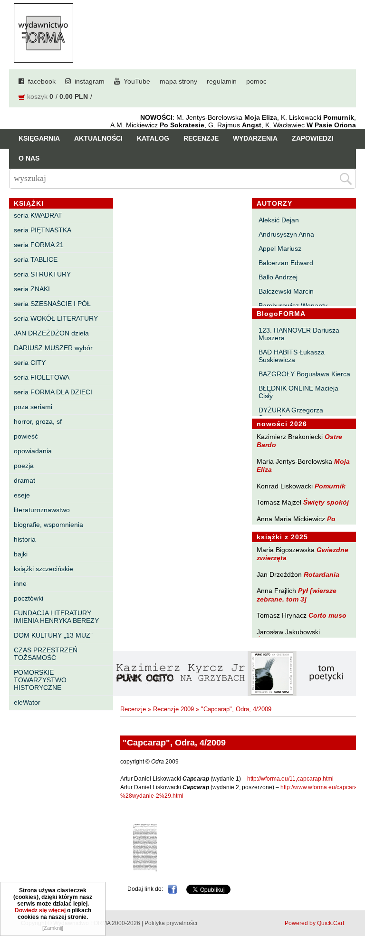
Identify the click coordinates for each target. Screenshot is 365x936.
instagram (90, 81)
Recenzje (201, 138)
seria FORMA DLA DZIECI (53, 392)
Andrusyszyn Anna (286, 234)
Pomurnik (330, 486)
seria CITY (30, 362)
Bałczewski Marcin (286, 291)
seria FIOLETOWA (41, 377)
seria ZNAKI (32, 289)
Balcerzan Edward (286, 263)
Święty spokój (326, 502)
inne (20, 583)
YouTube (137, 81)
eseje (22, 495)
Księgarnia (39, 138)
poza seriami (33, 407)
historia (25, 539)
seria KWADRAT (38, 215)
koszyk (37, 96)
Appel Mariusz (280, 248)
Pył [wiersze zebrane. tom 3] (296, 594)
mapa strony (178, 81)
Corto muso (327, 615)
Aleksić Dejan (279, 220)
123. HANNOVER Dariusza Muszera (299, 334)
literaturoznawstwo (42, 510)
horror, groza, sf (38, 421)
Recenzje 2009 (173, 709)
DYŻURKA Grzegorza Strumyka (291, 413)
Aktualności (98, 138)
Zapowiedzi (313, 138)
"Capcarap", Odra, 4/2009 (236, 709)
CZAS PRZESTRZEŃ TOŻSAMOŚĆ (45, 653)
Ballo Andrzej (278, 277)
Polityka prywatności (170, 923)
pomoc (256, 81)
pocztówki (28, 598)
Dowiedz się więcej (40, 910)
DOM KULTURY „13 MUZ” (53, 635)
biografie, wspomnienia (48, 524)
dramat (24, 480)
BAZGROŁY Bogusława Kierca (304, 374)
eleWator (27, 702)
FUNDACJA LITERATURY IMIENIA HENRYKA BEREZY (56, 616)
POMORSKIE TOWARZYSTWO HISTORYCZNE (40, 680)
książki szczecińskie (43, 569)
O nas (29, 158)
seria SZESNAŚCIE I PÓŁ (52, 303)
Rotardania (321, 574)
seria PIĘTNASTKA (42, 230)
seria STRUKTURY (42, 274)
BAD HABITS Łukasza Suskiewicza (292, 355)
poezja (24, 465)
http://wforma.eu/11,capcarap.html (290, 778)
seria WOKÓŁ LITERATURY (56, 318)
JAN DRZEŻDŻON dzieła (51, 333)
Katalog (153, 138)
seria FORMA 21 (39, 244)
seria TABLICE (36, 259)
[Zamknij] (52, 928)
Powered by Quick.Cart (314, 923)
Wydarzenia (255, 138)
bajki (21, 554)
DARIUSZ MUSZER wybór (53, 348)
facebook (42, 81)
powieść (26, 436)
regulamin (222, 81)
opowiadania (33, 451)
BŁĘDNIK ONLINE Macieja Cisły (298, 392)
